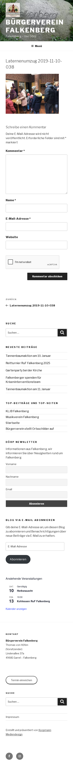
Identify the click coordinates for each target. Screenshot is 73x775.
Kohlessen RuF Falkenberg (33, 601)
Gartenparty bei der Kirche (24, 370)
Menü (38, 46)
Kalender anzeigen (16, 609)
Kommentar (15, 151)
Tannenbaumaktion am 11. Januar (28, 389)
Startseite (13, 423)
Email (9, 489)
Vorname (11, 464)
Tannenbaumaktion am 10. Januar (28, 356)
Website (12, 237)
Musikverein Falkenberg (22, 417)
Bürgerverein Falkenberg (35, 26)
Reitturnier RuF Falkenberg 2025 (28, 363)
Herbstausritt (25, 590)
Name (11, 200)
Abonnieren (18, 559)
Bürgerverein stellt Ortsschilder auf (30, 428)
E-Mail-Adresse (18, 218)
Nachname (12, 476)
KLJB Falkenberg (17, 411)
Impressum (12, 716)
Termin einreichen (21, 680)
